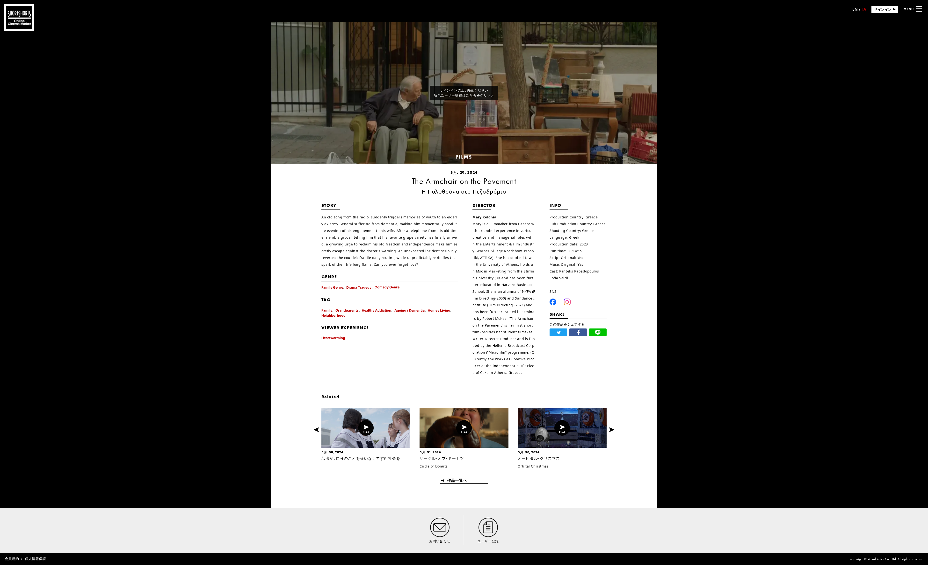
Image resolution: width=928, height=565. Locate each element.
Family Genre (332, 287)
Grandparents (347, 310)
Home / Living (439, 310)
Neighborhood (333, 315)
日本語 (864, 10)
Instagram (567, 302)
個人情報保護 (35, 558)
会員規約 (12, 558)
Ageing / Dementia (409, 310)
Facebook (553, 302)
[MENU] (919, 9)
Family (326, 310)
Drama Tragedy (358, 287)
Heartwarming (333, 338)
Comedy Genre (387, 287)
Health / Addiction (376, 310)
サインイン (449, 90)
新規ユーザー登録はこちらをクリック (464, 95)
